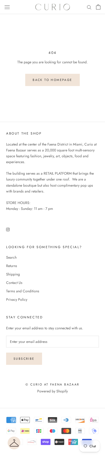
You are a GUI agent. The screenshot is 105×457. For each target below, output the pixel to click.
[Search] (89, 7)
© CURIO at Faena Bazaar (52, 384)
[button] (14, 443)
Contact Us (14, 282)
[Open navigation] (7, 7)
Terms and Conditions (22, 291)
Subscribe (24, 358)
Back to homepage (52, 80)
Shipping (13, 274)
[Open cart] (98, 6)
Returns (11, 265)
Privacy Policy (16, 299)
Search (11, 257)
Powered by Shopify (52, 391)
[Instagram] (8, 229)
